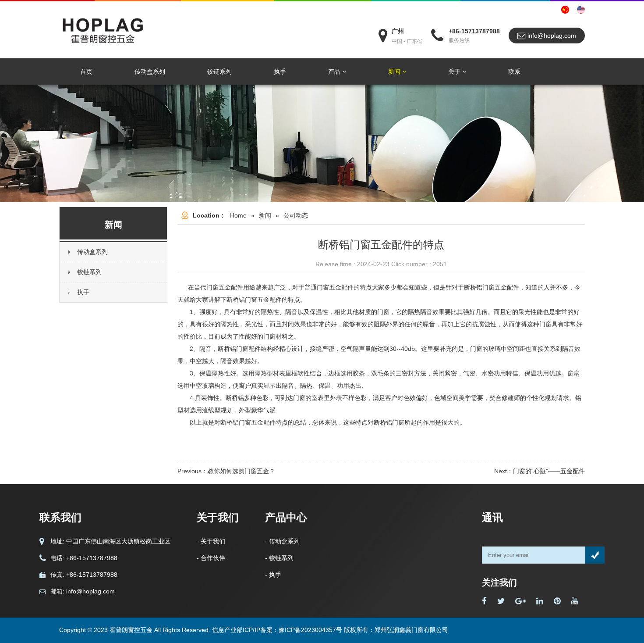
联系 (514, 71)
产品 (335, 71)
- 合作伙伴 (211, 557)
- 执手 (273, 574)
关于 (455, 71)
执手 (280, 71)
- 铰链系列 (279, 557)
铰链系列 (219, 71)
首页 (86, 71)
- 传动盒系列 (282, 541)
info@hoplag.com (551, 35)
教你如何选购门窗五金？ (241, 471)
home (238, 215)
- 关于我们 (211, 541)
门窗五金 (218, 287)
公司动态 (295, 215)
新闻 (395, 71)
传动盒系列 (149, 71)
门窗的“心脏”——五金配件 (549, 471)
